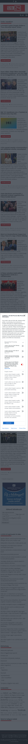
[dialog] (14, 372)
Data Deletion (5, 428)
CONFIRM (8, 423)
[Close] (25, 315)
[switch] (22, 346)
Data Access (14, 428)
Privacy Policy (22, 428)
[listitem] (14, 342)
